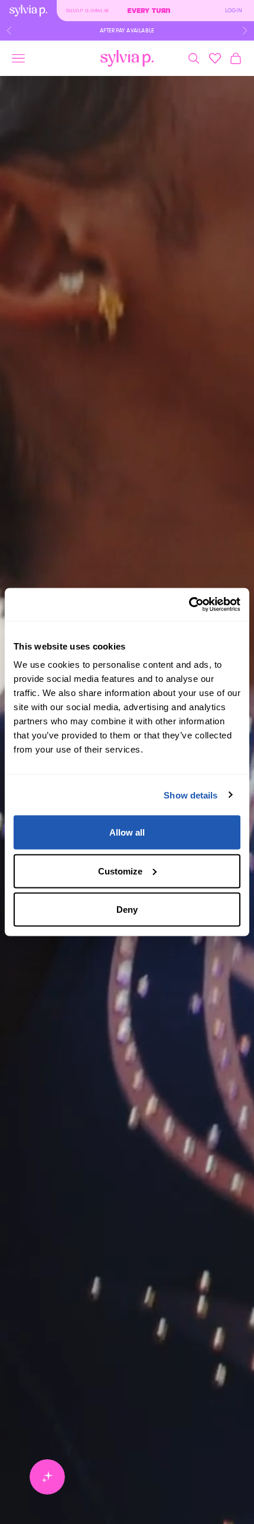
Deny (127, 910)
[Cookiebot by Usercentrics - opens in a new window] (188, 604)
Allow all (127, 832)
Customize (120, 871)
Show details (190, 795)
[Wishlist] (215, 58)
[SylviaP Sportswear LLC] (127, 58)
